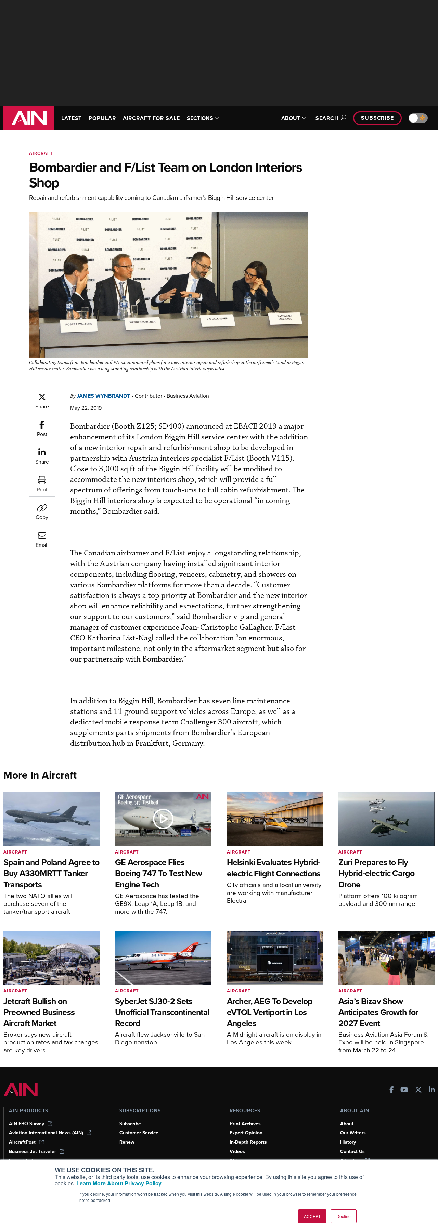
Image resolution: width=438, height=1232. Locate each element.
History (348, 1142)
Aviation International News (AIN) (46, 1133)
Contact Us (352, 1151)
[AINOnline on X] (418, 1090)
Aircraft (41, 153)
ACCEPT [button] (312, 1216)
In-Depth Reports (248, 1142)
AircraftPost (22, 1142)
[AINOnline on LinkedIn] (432, 1090)
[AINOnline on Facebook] (391, 1090)
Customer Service (138, 1133)
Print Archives (245, 1124)
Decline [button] (343, 1216)
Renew (126, 1142)
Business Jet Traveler (32, 1151)
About (346, 1124)
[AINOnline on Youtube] (404, 1090)
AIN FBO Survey (26, 1124)
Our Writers (353, 1133)
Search (327, 118)
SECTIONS (200, 118)
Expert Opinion (246, 1133)
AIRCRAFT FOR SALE (151, 118)
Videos (237, 1151)
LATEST (71, 118)
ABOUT (290, 118)
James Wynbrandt (103, 396)
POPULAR (102, 118)
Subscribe (377, 118)
